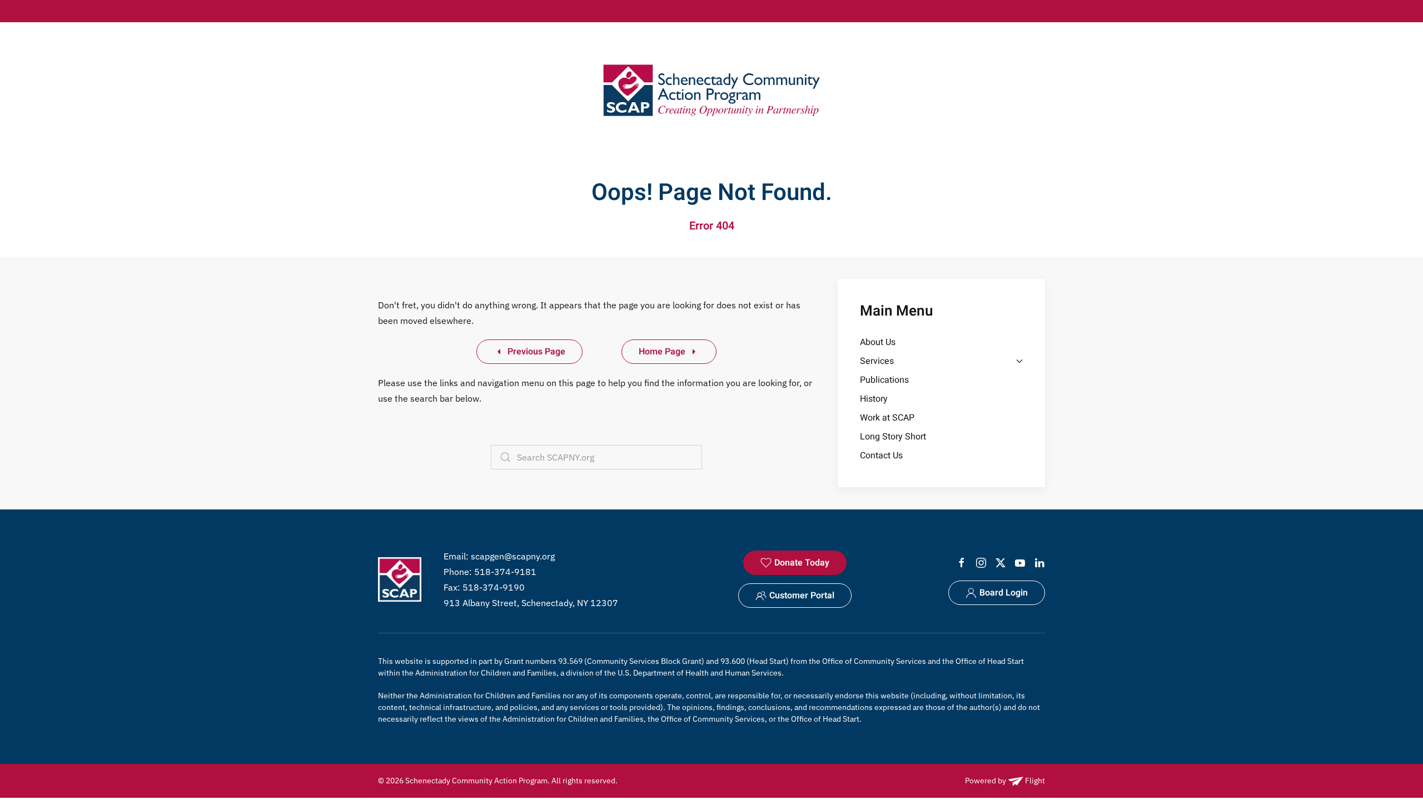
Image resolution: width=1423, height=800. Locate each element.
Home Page (662, 351)
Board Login (1003, 592)
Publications (884, 380)
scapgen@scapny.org (513, 556)
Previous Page (536, 351)
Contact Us (881, 455)
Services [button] (877, 361)
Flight (1034, 781)
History (874, 399)
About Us (877, 342)
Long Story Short (893, 436)
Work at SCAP (887, 417)
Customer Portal (801, 595)
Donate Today (801, 562)
